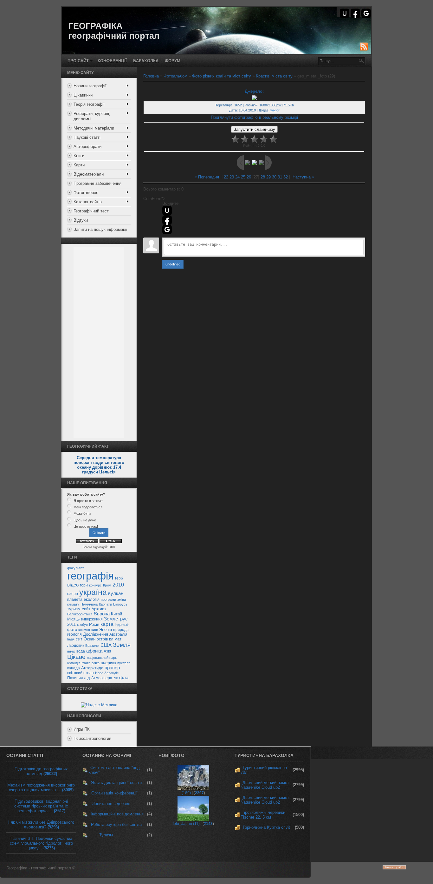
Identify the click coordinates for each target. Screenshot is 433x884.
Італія (85, 663)
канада (73, 668)
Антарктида (92, 668)
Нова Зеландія (107, 673)
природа (121, 629)
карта (106, 624)
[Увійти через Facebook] (355, 13)
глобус (82, 624)
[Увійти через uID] (344, 13)
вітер (71, 651)
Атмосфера (101, 678)
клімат (115, 639)
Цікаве (76, 656)
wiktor (275, 110)
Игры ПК (82, 729)
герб (119, 578)
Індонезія (122, 624)
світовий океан (80, 673)
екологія (92, 599)
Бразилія (92, 645)
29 (268, 177)
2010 (118, 584)
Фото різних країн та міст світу (221, 76)
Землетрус (116, 618)
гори (84, 585)
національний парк (102, 658)
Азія (107, 651)
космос (84, 630)
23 (231, 177)
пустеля (123, 663)
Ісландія (73, 663)
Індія (70, 639)
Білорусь (120, 604)
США (106, 645)
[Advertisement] (99, 342)
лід (87, 677)
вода (80, 651)
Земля (122, 644)
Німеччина (89, 604)
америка (108, 663)
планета (74, 599)
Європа (102, 613)
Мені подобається (88, 507)
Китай (116, 614)
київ (94, 629)
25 (243, 177)
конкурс (95, 585)
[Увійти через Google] (366, 13)
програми (108, 599)
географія (90, 576)
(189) (186, 793)
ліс (115, 678)
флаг (124, 677)
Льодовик (75, 645)
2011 (71, 624)
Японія (105, 629)
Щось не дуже (85, 520)
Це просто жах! (86, 526)
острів (102, 639)
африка (94, 650)
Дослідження (95, 634)
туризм (74, 608)
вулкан (115, 593)
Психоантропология (92, 738)
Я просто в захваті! (89, 501)
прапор (112, 667)
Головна (151, 76)
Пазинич (75, 678)
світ (79, 639)
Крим (107, 585)
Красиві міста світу (274, 76)
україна (93, 592)
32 (285, 177)
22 (226, 177)
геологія (74, 634)
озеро (72, 594)
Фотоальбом (175, 76)
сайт (86, 608)
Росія (94, 624)
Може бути (82, 514)
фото (72, 629)
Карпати (105, 604)
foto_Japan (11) (186, 823)
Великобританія (79, 614)
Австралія (118, 634)
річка (96, 663)
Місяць (73, 619)
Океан (89, 639)
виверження (92, 619)
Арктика (99, 609)
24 (237, 177)
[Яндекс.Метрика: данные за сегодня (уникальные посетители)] (99, 704)
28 (263, 177)
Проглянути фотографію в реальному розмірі (254, 117)
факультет (75, 568)
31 (280, 177)
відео (73, 584)
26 (249, 177)
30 (274, 177)
